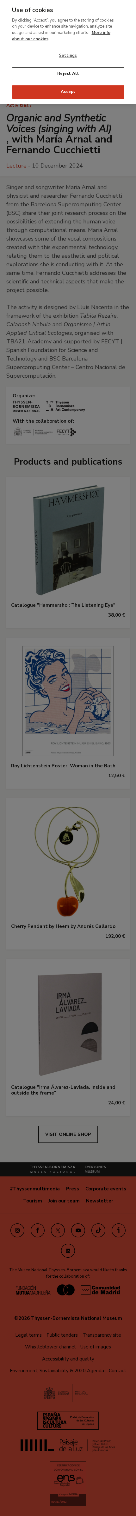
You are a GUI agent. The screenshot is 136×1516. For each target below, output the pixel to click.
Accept (68, 92)
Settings (68, 55)
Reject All (67, 73)
